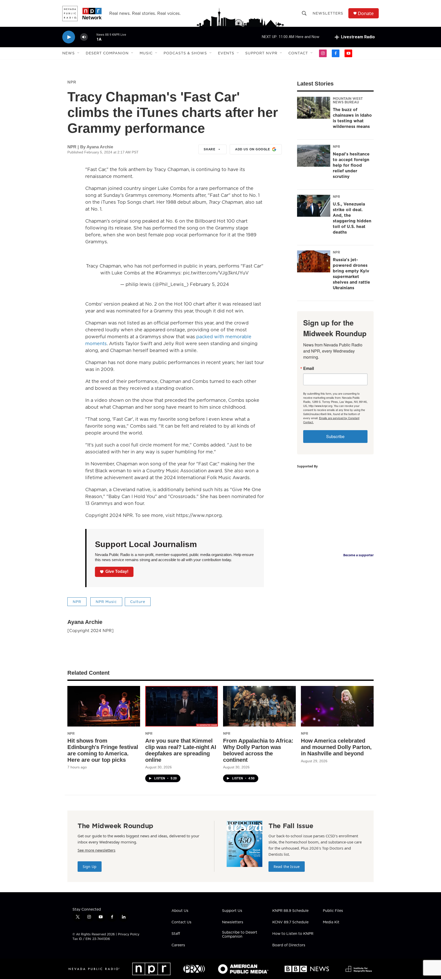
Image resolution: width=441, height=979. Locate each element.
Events (226, 53)
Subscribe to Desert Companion (239, 934)
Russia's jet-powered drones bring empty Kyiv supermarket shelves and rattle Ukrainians (351, 274)
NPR (71, 82)
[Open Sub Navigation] (79, 53)
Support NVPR (261, 53)
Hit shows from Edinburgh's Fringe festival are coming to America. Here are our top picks (102, 750)
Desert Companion (107, 53)
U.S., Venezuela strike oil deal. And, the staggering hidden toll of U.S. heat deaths (352, 218)
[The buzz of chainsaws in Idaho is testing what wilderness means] (313, 108)
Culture (137, 601)
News (68, 53)
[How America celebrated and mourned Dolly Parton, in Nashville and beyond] (337, 706)
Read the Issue (287, 866)
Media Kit (331, 922)
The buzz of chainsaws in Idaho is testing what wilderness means (352, 118)
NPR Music (106, 601)
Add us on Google (252, 149)
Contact (298, 53)
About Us (180, 911)
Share (209, 149)
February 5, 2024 (209, 284)
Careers (178, 945)
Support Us (232, 911)
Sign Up (89, 866)
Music (146, 53)
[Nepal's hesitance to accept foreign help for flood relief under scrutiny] (313, 156)
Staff (176, 934)
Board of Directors (288, 945)
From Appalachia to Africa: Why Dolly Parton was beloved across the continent (258, 750)
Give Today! (116, 571)
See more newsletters (96, 850)
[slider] (92, 37)
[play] (69, 37)
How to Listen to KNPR (292, 934)
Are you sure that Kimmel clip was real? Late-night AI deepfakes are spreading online (180, 750)
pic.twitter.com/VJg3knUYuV (216, 273)
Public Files (333, 911)
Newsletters (328, 13)
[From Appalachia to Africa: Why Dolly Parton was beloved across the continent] (259, 706)
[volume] (84, 37)
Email (308, 368)
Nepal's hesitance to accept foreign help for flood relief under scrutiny (351, 165)
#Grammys (167, 273)
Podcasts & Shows (185, 53)
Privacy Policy (128, 934)
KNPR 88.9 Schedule (290, 911)
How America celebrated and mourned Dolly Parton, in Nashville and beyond (336, 747)
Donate (366, 13)
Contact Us (181, 922)
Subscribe (335, 436)
